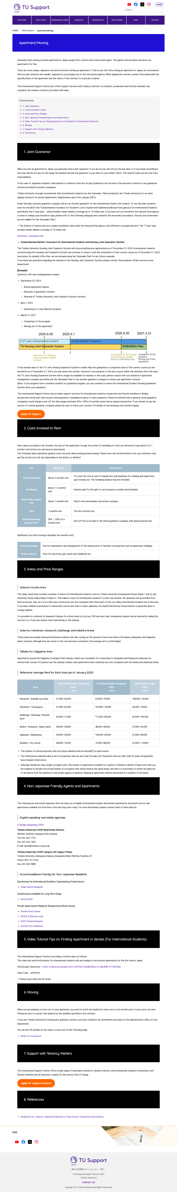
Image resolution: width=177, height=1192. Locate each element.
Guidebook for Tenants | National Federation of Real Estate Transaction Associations (62, 1116)
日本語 (159, 4)
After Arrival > (28, 30)
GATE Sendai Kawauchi (32, 921)
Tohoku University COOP (31, 824)
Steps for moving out (31, 1036)
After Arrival (41, 20)
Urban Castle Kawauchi (32, 887)
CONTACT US (88, 1182)
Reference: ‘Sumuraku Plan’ (30, 236)
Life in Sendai (117, 20)
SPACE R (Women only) (32, 916)
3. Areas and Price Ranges (35, 114)
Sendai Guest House (30, 911)
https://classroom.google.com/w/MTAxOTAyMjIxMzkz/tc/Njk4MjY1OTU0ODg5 (82, 966)
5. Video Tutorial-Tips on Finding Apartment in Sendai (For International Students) (60, 121)
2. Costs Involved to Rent (34, 110)
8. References (29, 133)
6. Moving (27, 125)
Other (136, 20)
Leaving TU (79, 20)
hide (31, 100)
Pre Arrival (22, 20)
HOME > (16, 30)
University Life (97, 20)
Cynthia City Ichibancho (32, 926)
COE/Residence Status (60, 20)
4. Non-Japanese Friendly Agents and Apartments (46, 117)
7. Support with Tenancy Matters (38, 129)
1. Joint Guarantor (31, 106)
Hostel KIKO (27, 899)
